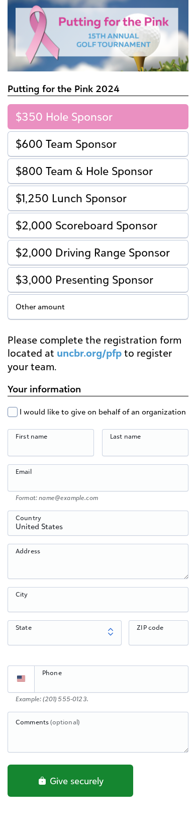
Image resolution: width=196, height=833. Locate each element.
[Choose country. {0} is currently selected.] (21, 679)
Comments (47, 722)
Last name (125, 436)
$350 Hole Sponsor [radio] (64, 116)
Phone (52, 673)
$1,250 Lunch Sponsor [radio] (71, 198)
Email (24, 471)
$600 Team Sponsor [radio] (66, 143)
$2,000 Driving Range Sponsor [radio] (93, 252)
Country (28, 518)
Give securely (75, 780)
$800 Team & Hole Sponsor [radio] (84, 171)
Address (28, 551)
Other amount (40, 306)
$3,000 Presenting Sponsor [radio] (84, 279)
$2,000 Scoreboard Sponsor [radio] (86, 225)
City (22, 594)
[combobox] (98, 529)
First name (32, 436)
